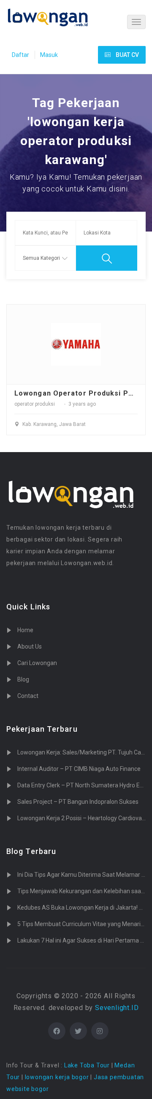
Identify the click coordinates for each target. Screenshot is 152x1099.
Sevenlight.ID (116, 1008)
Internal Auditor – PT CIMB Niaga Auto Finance (79, 768)
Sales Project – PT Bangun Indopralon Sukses (77, 801)
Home (25, 630)
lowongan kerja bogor (57, 1077)
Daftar (20, 54)
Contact (27, 695)
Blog (23, 679)
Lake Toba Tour (87, 1065)
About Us (29, 646)
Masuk (49, 54)
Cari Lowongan (37, 663)
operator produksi (34, 404)
